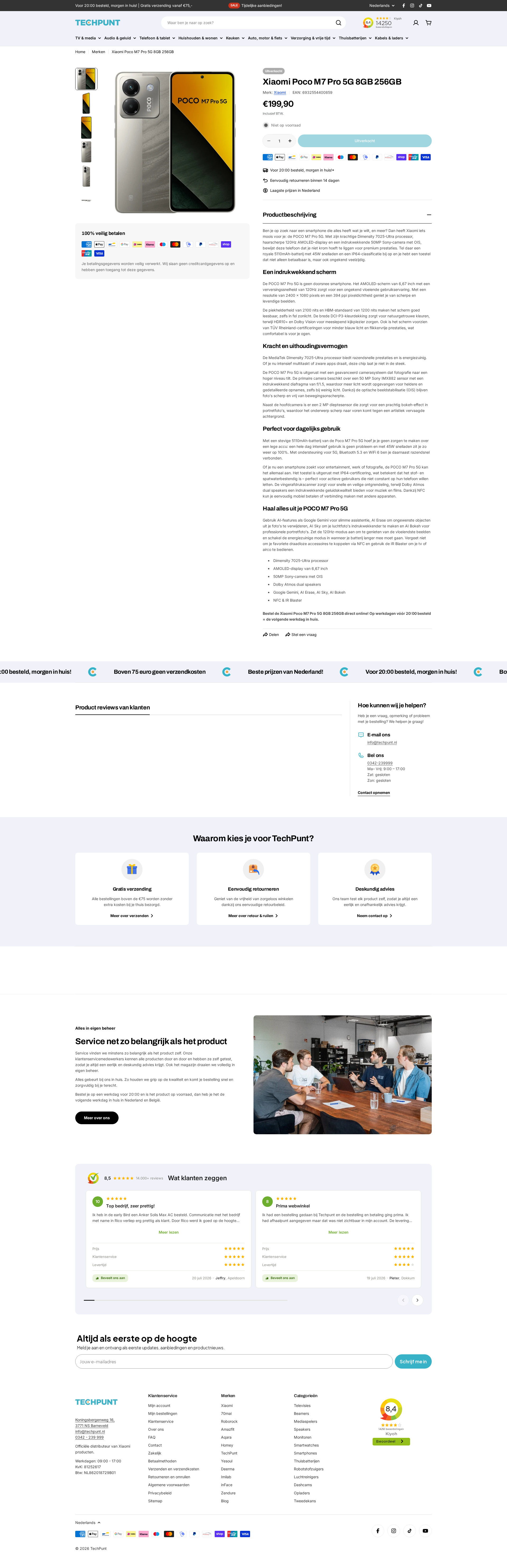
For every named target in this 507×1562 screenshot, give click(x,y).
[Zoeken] (338, 23)
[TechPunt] (96, 1402)
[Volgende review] (417, 1300)
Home (80, 51)
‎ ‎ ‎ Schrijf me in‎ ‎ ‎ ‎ (413, 1361)
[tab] (112, 709)
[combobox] (253, 22)
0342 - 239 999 (89, 1437)
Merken (98, 51)
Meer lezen (169, 1232)
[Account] (416, 23)
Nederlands (379, 5)
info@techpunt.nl (382, 742)
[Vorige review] (403, 1300)
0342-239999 (380, 763)
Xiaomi (280, 92)
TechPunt (98, 1548)
